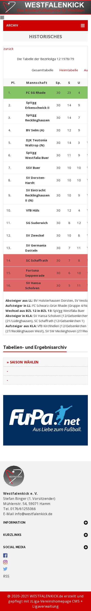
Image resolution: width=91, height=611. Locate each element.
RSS (6, 576)
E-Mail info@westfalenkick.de (27, 514)
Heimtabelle (68, 70)
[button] (45, 25)
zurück (8, 48)
